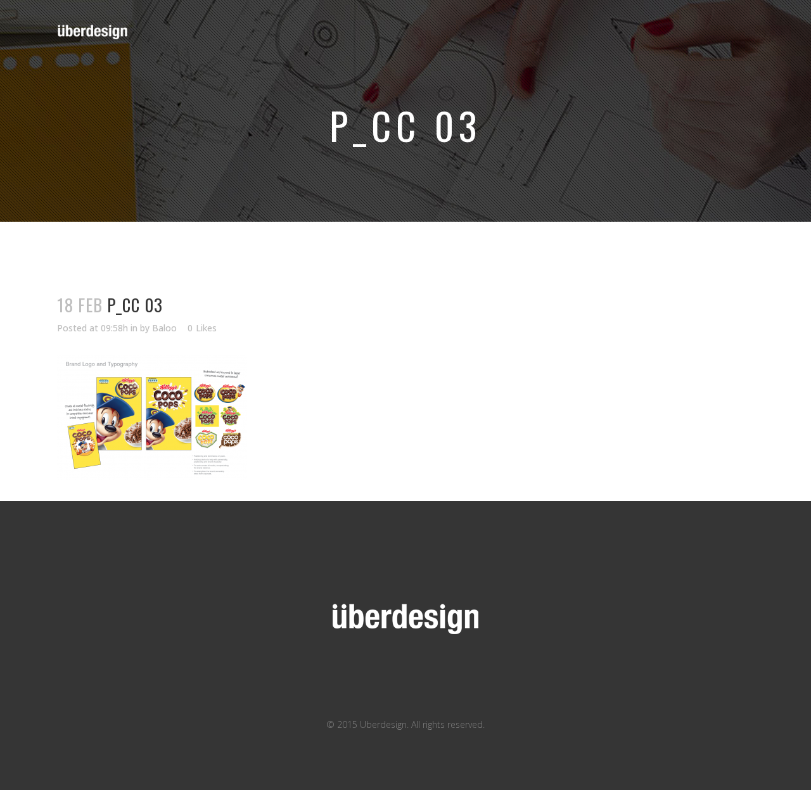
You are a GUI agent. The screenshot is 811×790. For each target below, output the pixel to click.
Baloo (164, 328)
